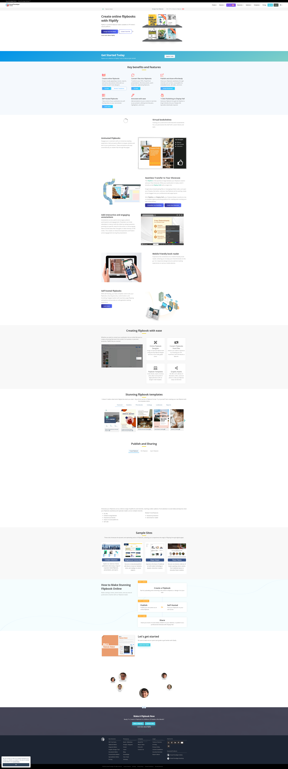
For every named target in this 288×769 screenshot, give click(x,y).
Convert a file (150, 723)
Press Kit (140, 747)
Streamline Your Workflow (154, 205)
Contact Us (141, 749)
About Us (140, 742)
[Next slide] (184, 420)
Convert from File (125, 31)
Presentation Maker (114, 754)
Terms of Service (157, 742)
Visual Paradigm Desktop (23, 1)
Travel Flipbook (134, 451)
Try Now (106, 88)
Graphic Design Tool (114, 749)
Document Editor (113, 752)
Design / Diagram (128, 744)
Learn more (107, 106)
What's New (141, 744)
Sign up (270, 5)
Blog (124, 752)
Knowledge (126, 754)
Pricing (264, 5)
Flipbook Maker (113, 744)
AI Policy (154, 744)
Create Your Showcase (173, 205)
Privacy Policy (156, 747)
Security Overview (157, 752)
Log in (276, 5)
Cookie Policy (16, 761)
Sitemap (125, 759)
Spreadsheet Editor (114, 757)
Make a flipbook (138, 723)
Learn (124, 749)
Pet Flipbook (144, 451)
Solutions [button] (248, 5)
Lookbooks (159, 405)
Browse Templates (119, 88)
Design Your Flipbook (157, 9)
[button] (222, 5)
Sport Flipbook (154, 451)
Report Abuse (156, 754)
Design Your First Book (110, 31)
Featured (119, 405)
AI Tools (230, 5)
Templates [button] (256, 5)
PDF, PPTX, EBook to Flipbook (173, 9)
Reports (168, 405)
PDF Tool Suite (112, 742)
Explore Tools (169, 56)
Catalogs (149, 405)
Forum (125, 747)
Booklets (129, 405)
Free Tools (126, 757)
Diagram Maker (113, 747)
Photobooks (139, 405)
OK (16, 764)
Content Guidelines (157, 749)
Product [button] (214, 5)
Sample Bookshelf (168, 88)
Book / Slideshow (127, 742)
